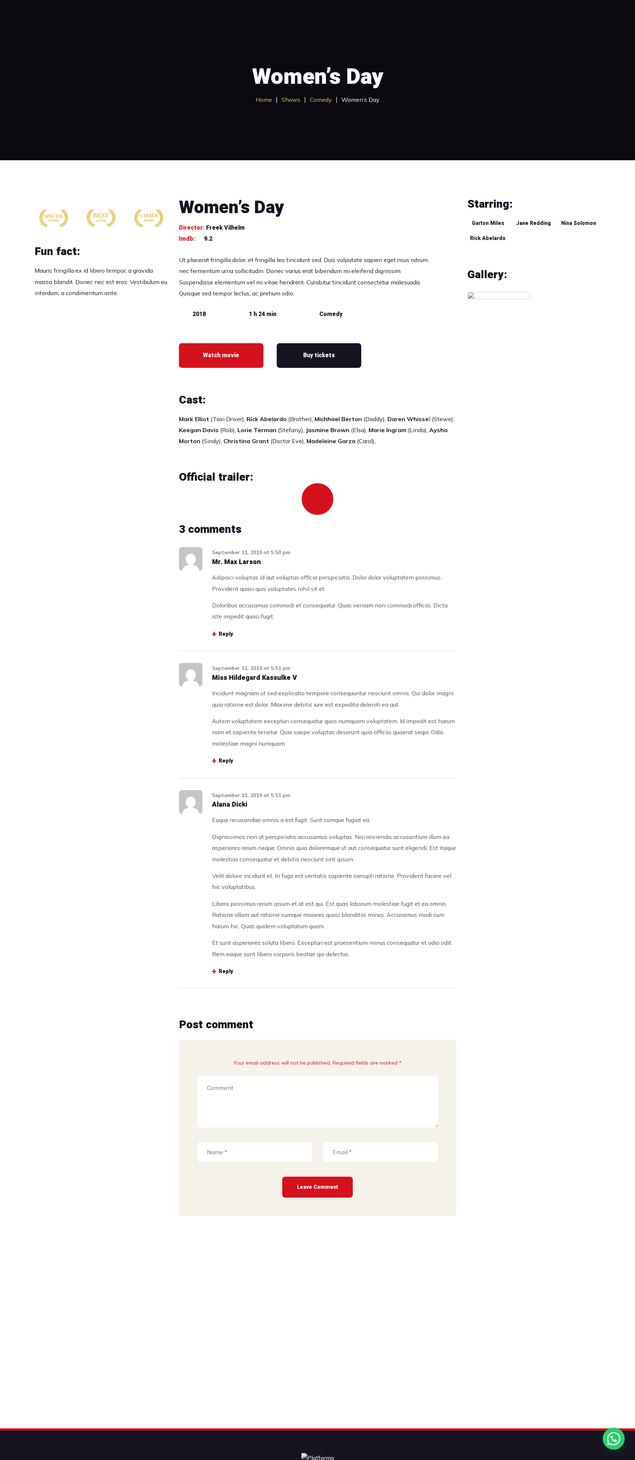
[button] (614, 1439)
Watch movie (221, 355)
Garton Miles (488, 223)
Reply (226, 634)
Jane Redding (533, 223)
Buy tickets (319, 355)
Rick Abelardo (488, 238)
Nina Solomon (578, 223)
